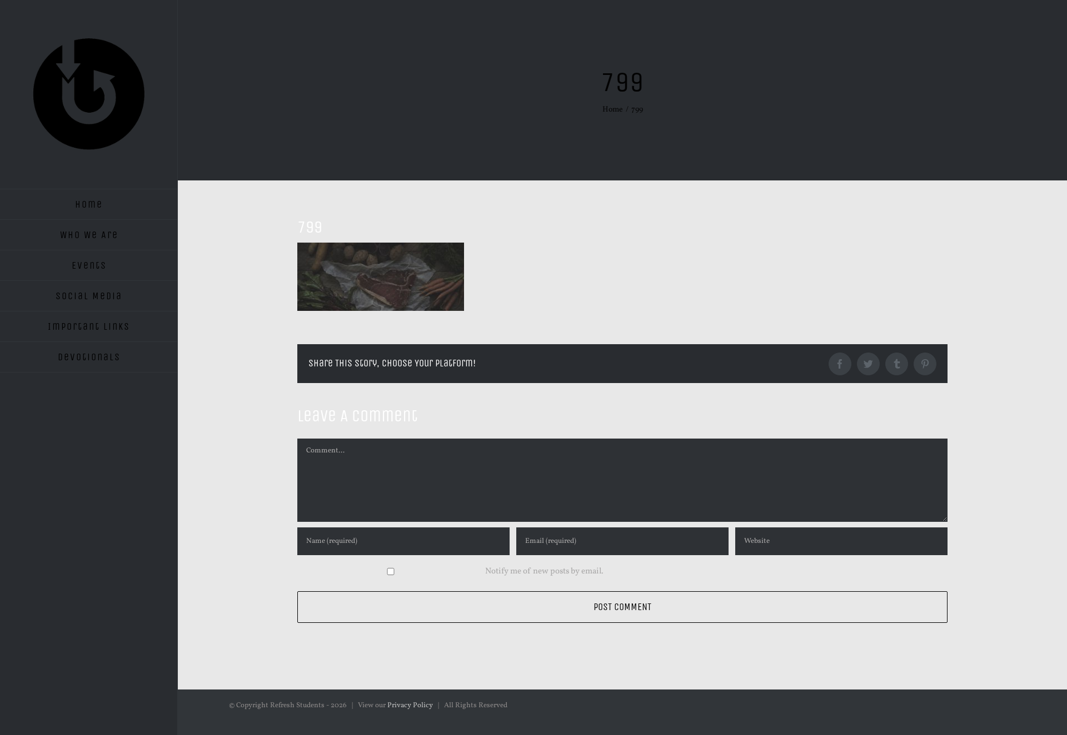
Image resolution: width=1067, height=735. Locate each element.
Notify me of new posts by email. (544, 571)
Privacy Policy (410, 706)
